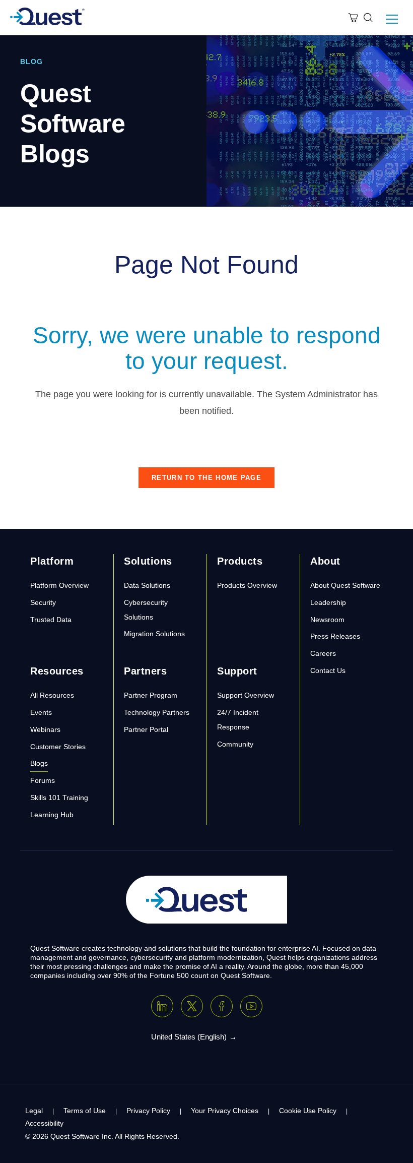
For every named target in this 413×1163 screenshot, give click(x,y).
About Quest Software (345, 585)
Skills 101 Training (59, 797)
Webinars (45, 729)
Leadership (328, 602)
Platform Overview (59, 585)
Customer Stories (58, 747)
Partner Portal (146, 729)
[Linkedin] (162, 1006)
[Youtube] (251, 1006)
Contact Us (328, 670)
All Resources (52, 695)
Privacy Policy (148, 1111)
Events (41, 712)
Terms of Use (84, 1111)
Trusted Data (51, 620)
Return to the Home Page (206, 477)
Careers (323, 653)
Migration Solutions (154, 634)
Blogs (39, 763)
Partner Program (150, 695)
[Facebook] (222, 1006)
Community (235, 744)
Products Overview (247, 585)
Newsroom (327, 620)
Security (43, 602)
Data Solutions (147, 585)
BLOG (31, 61)
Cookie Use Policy (307, 1111)
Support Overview (245, 695)
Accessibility (44, 1123)
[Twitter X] (192, 1006)
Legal (34, 1111)
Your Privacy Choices (224, 1111)
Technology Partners (156, 712)
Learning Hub (52, 815)
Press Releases (335, 636)
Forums (42, 780)
